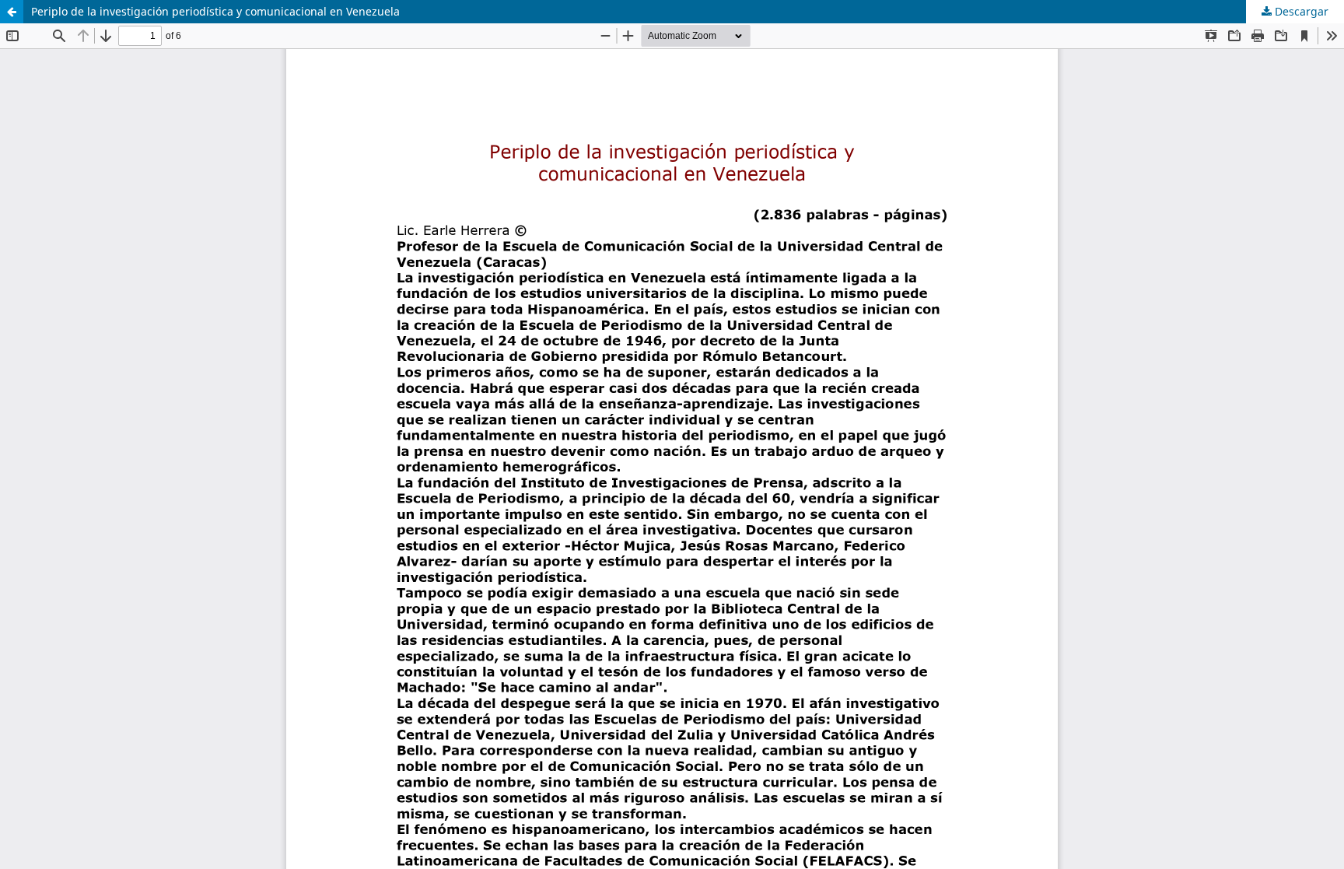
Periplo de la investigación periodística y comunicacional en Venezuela (215, 11)
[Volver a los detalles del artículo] (11, 11)
